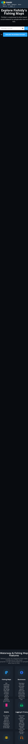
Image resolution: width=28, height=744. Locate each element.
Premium (14, 4)
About (19, 4)
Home (4, 4)
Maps (8, 4)
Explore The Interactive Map (15, 34)
